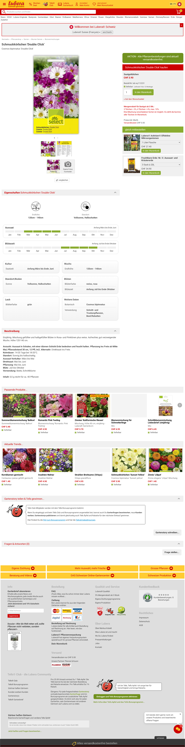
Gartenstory (84, 692)
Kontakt (98, 647)
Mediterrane (78, 17)
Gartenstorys (13, 696)
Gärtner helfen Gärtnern (18, 688)
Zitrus (86, 17)
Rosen (101, 17)
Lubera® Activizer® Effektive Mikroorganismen (155, 136)
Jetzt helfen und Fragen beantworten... (25, 731)
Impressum (144, 618)
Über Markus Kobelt (103, 628)
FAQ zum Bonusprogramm (54, 520)
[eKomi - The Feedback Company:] (147, 597)
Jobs (97, 643)
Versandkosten (130, 123)
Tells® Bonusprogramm (18, 684)
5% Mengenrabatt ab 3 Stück (107, 595)
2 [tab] (57, 138)
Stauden (119, 17)
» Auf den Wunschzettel (134, 99)
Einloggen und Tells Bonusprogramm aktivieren (117, 697)
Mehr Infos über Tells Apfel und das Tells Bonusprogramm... (119, 702)
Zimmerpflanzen (162, 17)
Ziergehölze (110, 17)
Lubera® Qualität (102, 591)
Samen (151, 17)
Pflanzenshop (16, 39)
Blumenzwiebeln (132, 17)
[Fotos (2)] (53, 166)
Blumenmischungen (52, 39)
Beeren (58, 17)
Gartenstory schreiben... (167, 532)
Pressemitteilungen (103, 639)
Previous (5, 405)
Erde (173, 17)
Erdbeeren (67, 17)
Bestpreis (32, 17)
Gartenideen (43, 17)
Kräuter (94, 17)
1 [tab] (54, 138)
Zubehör (4, 20)
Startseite (5, 39)
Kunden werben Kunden (18, 692)
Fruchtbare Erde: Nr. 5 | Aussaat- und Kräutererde (159, 159)
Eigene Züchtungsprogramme (107, 599)
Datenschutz (144, 621)
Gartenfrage (75, 694)
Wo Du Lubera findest (104, 636)
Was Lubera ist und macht (106, 632)
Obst (52, 17)
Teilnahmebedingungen (85, 520)
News (3, 17)
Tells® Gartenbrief (15, 700)
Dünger (179, 17)
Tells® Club (12, 681)
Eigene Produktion (103, 603)
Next (179, 405)
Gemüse (143, 17)
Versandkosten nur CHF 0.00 (63, 657)
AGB (141, 625)
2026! (9, 17)
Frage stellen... (172, 552)
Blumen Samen (36, 39)
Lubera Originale (20, 17)
